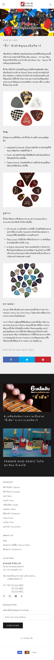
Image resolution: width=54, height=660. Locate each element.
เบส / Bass (7, 496)
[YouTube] (16, 596)
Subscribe (13, 625)
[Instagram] (10, 596)
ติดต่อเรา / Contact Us (12, 549)
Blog (5, 540)
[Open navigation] (3, 4)
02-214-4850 (17, 588)
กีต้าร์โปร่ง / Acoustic (11, 492)
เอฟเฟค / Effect (9, 509)
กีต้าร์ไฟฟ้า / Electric (11, 487)
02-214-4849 (17, 585)
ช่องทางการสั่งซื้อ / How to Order (16, 545)
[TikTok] (22, 596)
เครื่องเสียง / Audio (10, 505)
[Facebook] (4, 596)
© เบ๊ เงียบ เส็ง (27, 638)
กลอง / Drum (8, 518)
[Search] (50, 4)
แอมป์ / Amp (8, 500)
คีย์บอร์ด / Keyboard (11, 513)
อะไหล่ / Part (8, 522)
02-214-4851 (17, 591)
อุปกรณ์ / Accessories (12, 526)
